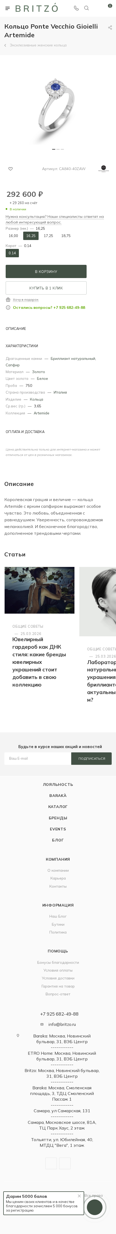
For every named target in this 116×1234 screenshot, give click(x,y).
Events (58, 829)
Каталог (58, 806)
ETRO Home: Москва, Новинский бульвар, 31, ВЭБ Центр (62, 1055)
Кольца (36, 399)
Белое (42, 378)
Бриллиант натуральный (73, 358)
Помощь (58, 951)
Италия (60, 392)
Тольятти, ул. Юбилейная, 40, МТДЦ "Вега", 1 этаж (62, 1142)
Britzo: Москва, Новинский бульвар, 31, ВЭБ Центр (62, 1073)
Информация (58, 905)
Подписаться (92, 758)
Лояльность (58, 784)
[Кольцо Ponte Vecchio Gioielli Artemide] (58, 104)
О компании (58, 870)
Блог (58, 840)
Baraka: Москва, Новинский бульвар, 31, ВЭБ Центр (62, 1038)
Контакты (58, 886)
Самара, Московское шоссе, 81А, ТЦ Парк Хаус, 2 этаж (62, 1125)
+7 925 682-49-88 (59, 1014)
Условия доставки (58, 978)
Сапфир (13, 365)
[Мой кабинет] (96, 8)
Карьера (58, 878)
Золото (38, 371)
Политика (58, 932)
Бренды (58, 818)
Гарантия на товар (58, 986)
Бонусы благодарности (58, 962)
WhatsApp (65, 1163)
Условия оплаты (58, 970)
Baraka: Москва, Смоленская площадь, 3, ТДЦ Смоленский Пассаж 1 (62, 1093)
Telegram (51, 1163)
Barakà (58, 795)
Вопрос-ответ (58, 994)
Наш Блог (58, 916)
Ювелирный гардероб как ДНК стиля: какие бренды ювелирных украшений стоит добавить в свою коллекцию (39, 662)
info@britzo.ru (62, 1024)
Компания (58, 859)
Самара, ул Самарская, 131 (62, 1110)
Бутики (58, 924)
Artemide (41, 413)
